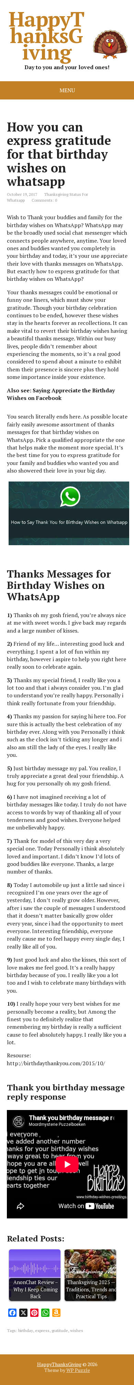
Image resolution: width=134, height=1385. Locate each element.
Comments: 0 (44, 200)
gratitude (60, 1330)
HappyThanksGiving (46, 35)
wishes (76, 1330)
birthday (25, 1330)
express (42, 1330)
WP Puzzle (78, 1370)
